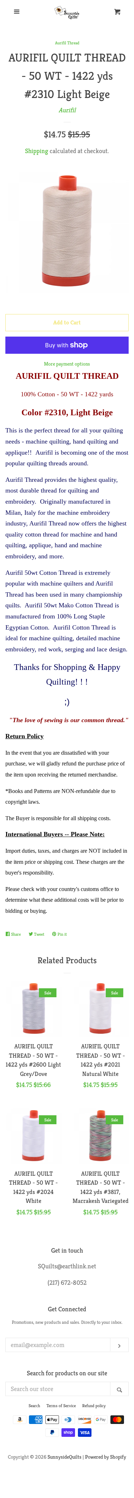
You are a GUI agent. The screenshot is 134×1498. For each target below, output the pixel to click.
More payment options (67, 364)
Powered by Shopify (105, 1457)
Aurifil (67, 110)
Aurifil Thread (67, 42)
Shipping (36, 151)
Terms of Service (61, 1405)
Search (34, 1405)
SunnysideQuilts (64, 1457)
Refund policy (94, 1405)
